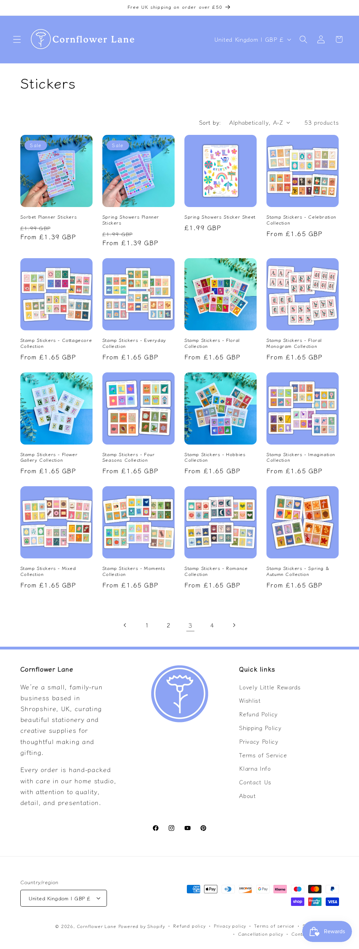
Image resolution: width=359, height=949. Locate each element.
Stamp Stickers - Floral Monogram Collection (294, 343)
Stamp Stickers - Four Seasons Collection (128, 457)
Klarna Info (255, 768)
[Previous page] (125, 625)
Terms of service (274, 925)
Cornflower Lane (96, 926)
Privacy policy (230, 925)
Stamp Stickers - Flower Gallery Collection (49, 457)
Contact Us (255, 782)
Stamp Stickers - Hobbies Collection (214, 457)
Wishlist (250, 700)
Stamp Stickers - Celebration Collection (301, 220)
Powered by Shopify (141, 926)
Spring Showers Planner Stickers (130, 220)
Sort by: (210, 122)
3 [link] (190, 625)
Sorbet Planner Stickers (48, 217)
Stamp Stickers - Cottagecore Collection (56, 343)
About (247, 795)
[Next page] (234, 625)
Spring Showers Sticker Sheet (220, 217)
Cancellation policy (260, 933)
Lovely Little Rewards (270, 687)
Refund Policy (258, 714)
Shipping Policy (260, 727)
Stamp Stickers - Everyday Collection (134, 343)
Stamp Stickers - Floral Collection (212, 343)
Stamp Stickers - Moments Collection (133, 571)
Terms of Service (263, 755)
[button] (17, 39)
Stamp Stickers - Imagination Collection (300, 457)
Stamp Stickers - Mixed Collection (48, 571)
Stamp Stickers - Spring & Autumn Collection (297, 571)
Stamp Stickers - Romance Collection (216, 571)
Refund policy (189, 925)
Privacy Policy (258, 741)
